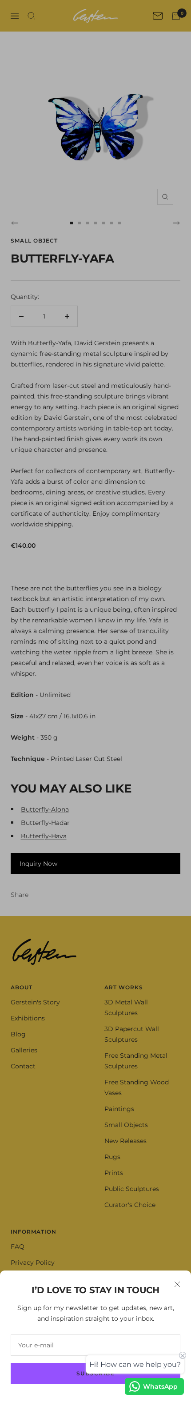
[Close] (177, 1284)
